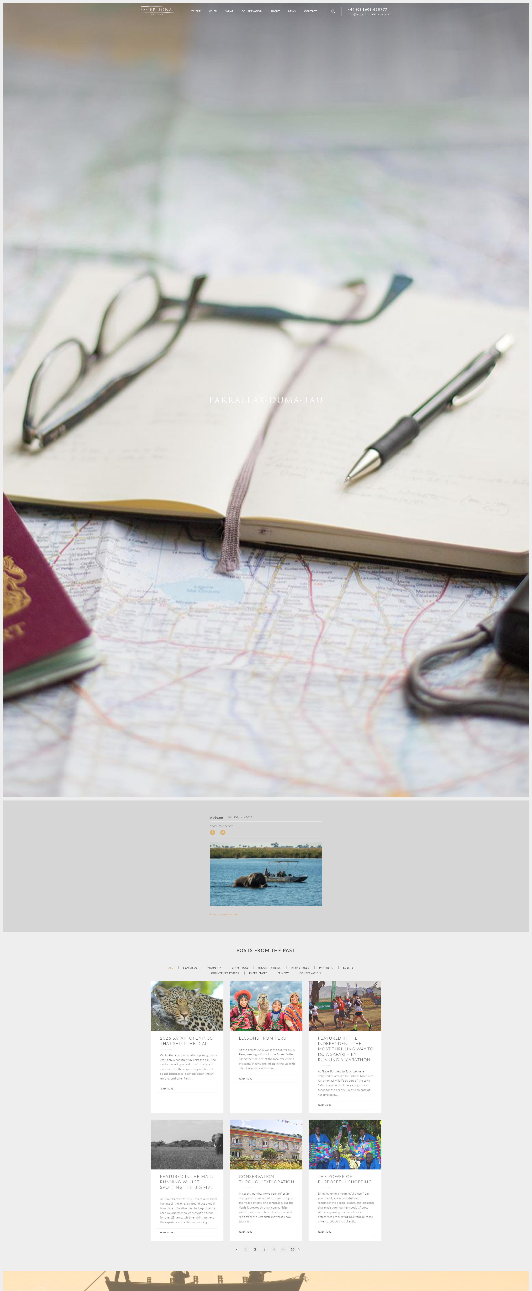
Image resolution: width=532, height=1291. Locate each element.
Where (196, 11)
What (229, 11)
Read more (167, 1088)
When (213, 11)
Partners (326, 967)
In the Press (300, 967)
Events (348, 967)
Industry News (269, 967)
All (170, 967)
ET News (283, 973)
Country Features (225, 973)
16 (292, 1249)
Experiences (258, 973)
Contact (310, 11)
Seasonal (190, 967)
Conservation (310, 973)
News (292, 11)
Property (214, 967)
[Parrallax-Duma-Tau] (266, 874)
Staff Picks (240, 967)
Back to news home (223, 914)
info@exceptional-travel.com (370, 14)
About (275, 11)
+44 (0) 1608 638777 (368, 9)
